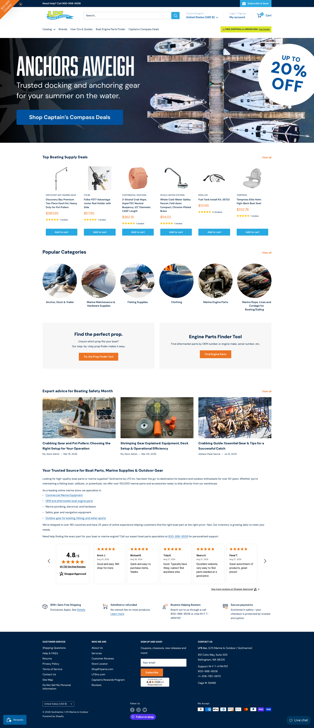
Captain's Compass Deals (144, 29)
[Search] (175, 15)
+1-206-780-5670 (209, 676)
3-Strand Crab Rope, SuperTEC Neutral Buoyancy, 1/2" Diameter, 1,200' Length (136, 205)
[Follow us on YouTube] (144, 709)
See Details (264, 29)
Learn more (117, 614)
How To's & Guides (81, 29)
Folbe (87, 195)
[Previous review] (48, 561)
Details (81, 609)
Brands (63, 29)
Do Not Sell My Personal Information (57, 686)
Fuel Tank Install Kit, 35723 (214, 199)
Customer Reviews (103, 658)
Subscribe (152, 672)
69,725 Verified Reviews (73, 566)
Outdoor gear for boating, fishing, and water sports (75, 518)
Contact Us (49, 674)
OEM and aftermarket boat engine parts (69, 501)
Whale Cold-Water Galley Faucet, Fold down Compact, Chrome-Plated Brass (175, 205)
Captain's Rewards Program (108, 680)
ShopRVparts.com (102, 669)
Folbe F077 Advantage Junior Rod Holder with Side (97, 203)
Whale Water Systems (172, 195)
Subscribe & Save (258, 3)
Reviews (96, 685)
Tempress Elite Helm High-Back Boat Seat (249, 201)
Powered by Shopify (53, 716)
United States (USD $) (55, 703)
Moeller (203, 195)
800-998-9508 (178, 536)
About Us (97, 648)
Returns (47, 658)
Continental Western (134, 195)
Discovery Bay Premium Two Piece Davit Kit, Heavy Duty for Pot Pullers (61, 203)
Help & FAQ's (50, 653)
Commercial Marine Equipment (64, 495)
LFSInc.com (98, 674)
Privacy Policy (51, 663)
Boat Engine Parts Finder (110, 29)
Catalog (47, 29)
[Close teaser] (20, 4)
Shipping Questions (54, 648)
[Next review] (265, 561)
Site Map (48, 680)
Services (97, 653)
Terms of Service (52, 669)
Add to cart (61, 232)
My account (237, 17)
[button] (10, 10)
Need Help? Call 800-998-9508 (62, 3)
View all (267, 157)
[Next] (271, 201)
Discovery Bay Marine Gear (61, 195)
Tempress (242, 195)
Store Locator (100, 663)
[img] (72, 562)
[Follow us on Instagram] (138, 709)
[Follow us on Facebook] (132, 709)
